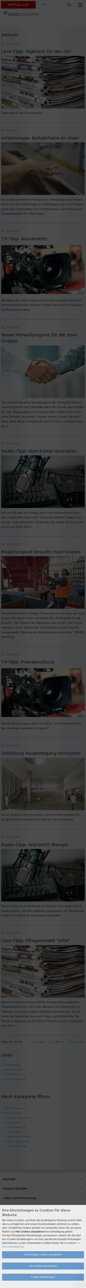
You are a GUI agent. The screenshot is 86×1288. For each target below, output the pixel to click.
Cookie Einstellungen (43, 1277)
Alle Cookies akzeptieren (43, 1265)
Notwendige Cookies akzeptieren (43, 1254)
